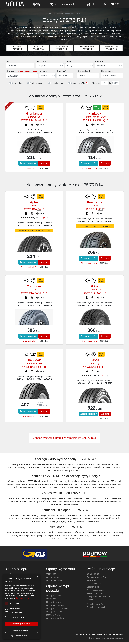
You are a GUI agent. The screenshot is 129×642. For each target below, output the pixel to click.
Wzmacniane (38, 83)
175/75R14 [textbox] (21, 76)
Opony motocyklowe (55, 605)
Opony (36, 4)
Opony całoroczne (54, 580)
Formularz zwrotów (95, 604)
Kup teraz (44, 163)
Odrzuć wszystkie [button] (21, 630)
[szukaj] (105, 4)
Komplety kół (67, 4)
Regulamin (91, 580)
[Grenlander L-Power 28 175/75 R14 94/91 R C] (34, 151)
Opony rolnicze (53, 615)
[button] (21, 635)
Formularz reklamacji (96, 607)
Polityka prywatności (96, 590)
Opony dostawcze (54, 602)
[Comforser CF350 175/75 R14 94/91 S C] (34, 323)
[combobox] (20, 65)
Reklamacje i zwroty (96, 593)
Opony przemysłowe (55, 618)
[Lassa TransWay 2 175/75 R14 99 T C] (95, 401)
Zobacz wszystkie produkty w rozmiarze (64, 437)
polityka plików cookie (115, 638)
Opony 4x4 (51, 599)
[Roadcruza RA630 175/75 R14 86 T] (94, 246)
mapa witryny (101, 638)
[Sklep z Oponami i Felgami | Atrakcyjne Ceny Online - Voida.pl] (15, 4)
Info (95, 4)
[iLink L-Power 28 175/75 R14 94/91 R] (94, 324)
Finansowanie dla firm (29, 168)
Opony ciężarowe (54, 612)
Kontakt (90, 600)
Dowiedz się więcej (23, 598)
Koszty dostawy (94, 584)
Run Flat (17, 83)
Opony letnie (52, 574)
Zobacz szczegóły (28, 163)
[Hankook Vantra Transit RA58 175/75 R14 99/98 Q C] (95, 150)
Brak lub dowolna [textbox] (111, 76)
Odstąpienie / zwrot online (98, 596)
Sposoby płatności (95, 587)
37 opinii (43, 218)
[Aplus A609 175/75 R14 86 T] (34, 250)
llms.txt (91, 638)
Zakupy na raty (93, 574)
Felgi (51, 4)
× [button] (37, 577)
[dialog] (21, 606)
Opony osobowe (53, 595)
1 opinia (103, 375)
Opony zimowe (53, 577)
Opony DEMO (79, 83)
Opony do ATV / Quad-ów (57, 608)
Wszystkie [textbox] (19, 66)
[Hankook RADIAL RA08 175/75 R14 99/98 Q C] (34, 396)
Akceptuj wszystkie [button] (21, 624)
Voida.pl (52, 13)
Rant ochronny (59, 83)
